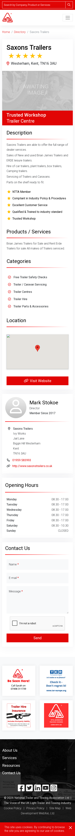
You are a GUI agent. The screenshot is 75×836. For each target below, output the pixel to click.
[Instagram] (53, 790)
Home (6, 32)
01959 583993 (21, 460)
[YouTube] (45, 790)
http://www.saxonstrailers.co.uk (32, 466)
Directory (20, 32)
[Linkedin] (37, 790)
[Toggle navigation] (68, 17)
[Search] (69, 4)
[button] (37, 750)
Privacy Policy (35, 808)
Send (37, 638)
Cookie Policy (12, 808)
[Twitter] (29, 790)
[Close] (70, 828)
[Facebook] (21, 790)
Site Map (55, 808)
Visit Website (40, 381)
